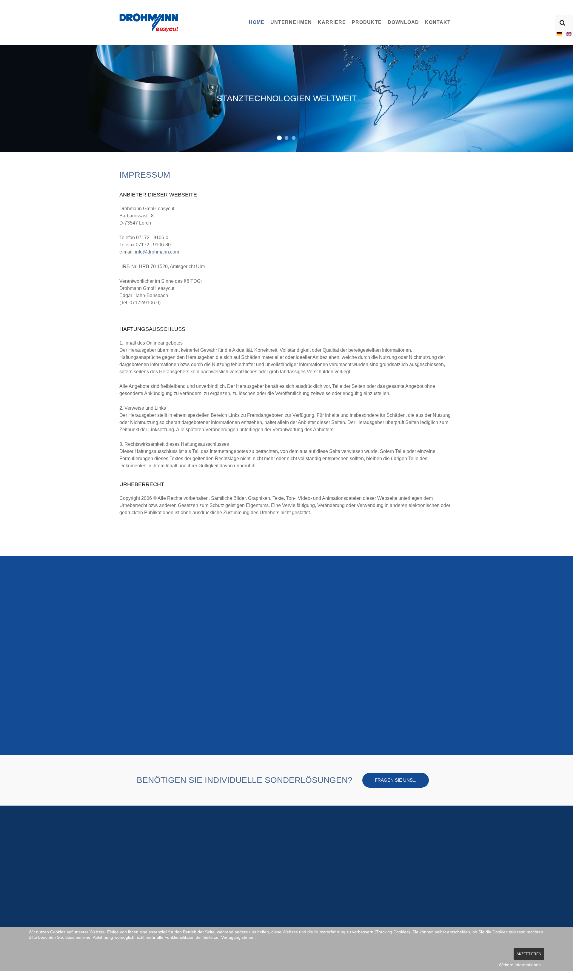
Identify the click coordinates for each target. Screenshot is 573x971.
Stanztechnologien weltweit (279, 138)
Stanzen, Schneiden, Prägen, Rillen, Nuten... (287, 138)
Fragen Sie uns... (395, 780)
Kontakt (438, 22)
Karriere (332, 22)
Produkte (367, 22)
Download (403, 22)
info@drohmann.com (157, 251)
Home (256, 22)
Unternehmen (291, 22)
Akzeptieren (529, 954)
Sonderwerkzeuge (294, 138)
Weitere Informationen (520, 964)
